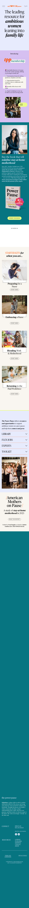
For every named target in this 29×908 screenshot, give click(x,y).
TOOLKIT (18, 844)
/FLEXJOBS (18, 841)
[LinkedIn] (19, 834)
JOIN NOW (21, 105)
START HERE (14, 289)
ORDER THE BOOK (14, 218)
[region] (14, 242)
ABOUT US (18, 826)
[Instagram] (16, 834)
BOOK (17, 845)
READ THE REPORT (14, 519)
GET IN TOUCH (19, 827)
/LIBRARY (18, 839)
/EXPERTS (18, 842)
